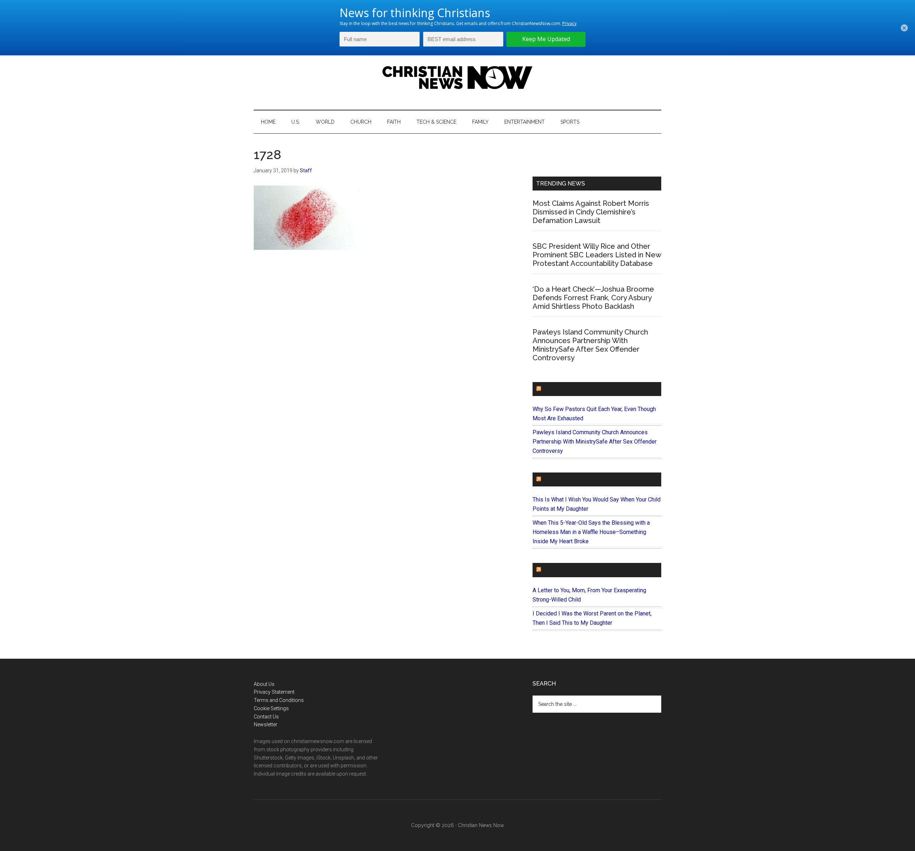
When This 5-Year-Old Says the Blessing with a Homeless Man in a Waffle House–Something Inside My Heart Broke (591, 532)
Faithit (554, 479)
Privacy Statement (274, 692)
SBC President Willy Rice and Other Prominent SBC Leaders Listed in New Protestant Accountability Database (597, 255)
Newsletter (265, 724)
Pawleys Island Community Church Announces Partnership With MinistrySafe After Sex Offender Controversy (590, 345)
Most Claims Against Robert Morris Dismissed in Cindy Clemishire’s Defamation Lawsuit (591, 212)
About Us (264, 684)
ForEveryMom (565, 569)
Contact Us (266, 716)
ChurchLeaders (568, 389)
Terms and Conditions (279, 700)
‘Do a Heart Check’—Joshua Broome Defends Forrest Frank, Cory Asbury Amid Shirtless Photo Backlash (593, 298)
